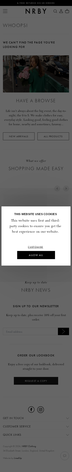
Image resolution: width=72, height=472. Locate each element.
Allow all (36, 255)
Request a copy (36, 380)
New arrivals (18, 136)
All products (53, 136)
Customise (35, 247)
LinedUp (18, 458)
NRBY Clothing (29, 446)
